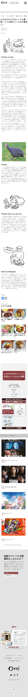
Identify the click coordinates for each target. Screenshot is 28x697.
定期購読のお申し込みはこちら (11, 573)
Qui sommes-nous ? (14, 660)
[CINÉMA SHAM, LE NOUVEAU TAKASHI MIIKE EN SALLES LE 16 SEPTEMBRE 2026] (9, 489)
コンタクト (20, 655)
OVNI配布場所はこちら (9, 575)
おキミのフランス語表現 (14, 428)
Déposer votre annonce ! (14, 399)
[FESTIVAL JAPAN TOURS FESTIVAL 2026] (7, 542)
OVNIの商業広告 (8, 658)
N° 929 (2, 26)
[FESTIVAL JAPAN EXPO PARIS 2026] (6, 516)
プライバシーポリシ (19, 658)
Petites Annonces (14, 385)
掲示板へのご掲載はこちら (13, 402)
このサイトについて (10, 655)
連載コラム (4, 29)
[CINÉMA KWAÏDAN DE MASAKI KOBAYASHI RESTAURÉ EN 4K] (9, 463)
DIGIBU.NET (13, 435)
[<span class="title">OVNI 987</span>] (14, 630)
